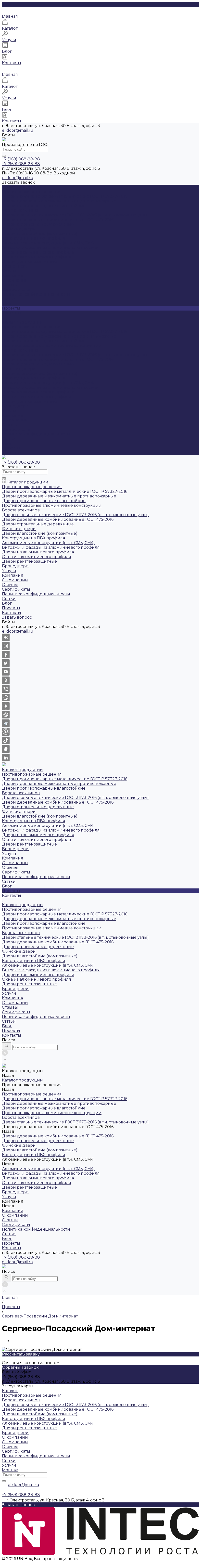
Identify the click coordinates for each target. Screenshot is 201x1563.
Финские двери (19, 229)
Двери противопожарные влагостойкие (44, 205)
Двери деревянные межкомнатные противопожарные (59, 201)
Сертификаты (16, 289)
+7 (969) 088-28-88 (21, 1257)
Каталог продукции (22, 322)
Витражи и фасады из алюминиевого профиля (51, 247)
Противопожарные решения (32, 191)
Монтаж (10, 1470)
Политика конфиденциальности (36, 294)
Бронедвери (15, 266)
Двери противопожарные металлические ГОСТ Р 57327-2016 (64, 196)
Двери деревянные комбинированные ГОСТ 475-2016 (57, 219)
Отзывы (10, 285)
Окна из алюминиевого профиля (36, 257)
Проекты (11, 448)
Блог (7, 443)
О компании (15, 280)
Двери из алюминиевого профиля (38, 252)
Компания (12, 415)
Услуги (9, 410)
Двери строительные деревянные (38, 224)
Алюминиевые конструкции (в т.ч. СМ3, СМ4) (48, 243)
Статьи (9, 299)
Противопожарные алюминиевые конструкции (51, 345)
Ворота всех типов (21, 210)
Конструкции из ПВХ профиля (33, 238)
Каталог (10, 1390)
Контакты (11, 452)
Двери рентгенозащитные (29, 261)
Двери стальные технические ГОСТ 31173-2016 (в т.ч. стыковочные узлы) (75, 215)
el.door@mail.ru (17, 130)
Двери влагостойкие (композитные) (39, 233)
